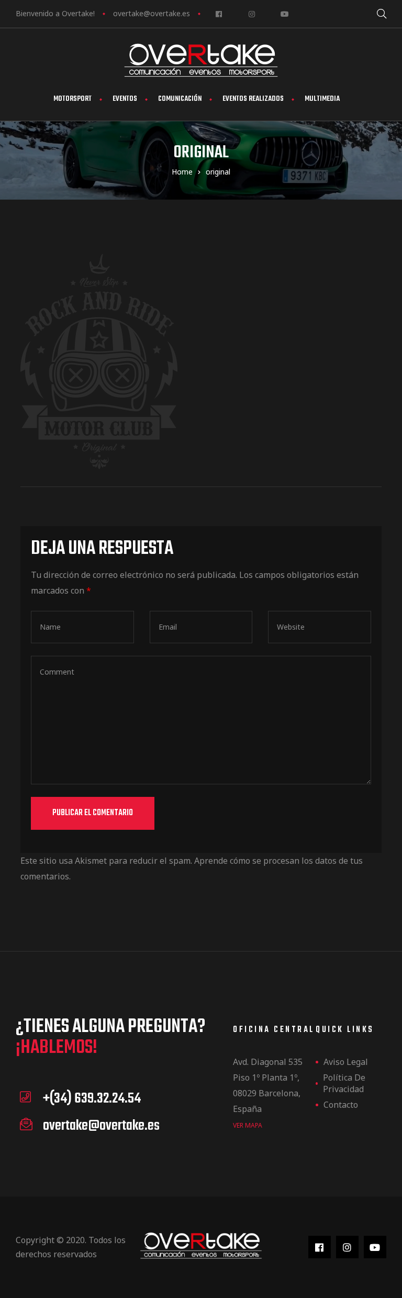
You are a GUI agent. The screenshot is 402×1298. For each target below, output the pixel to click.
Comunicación (180, 99)
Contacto (340, 1104)
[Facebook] (218, 14)
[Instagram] (251, 14)
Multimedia (322, 99)
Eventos (125, 99)
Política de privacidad (344, 1083)
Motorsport (72, 99)
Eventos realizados (253, 99)
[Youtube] (284, 14)
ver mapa (247, 1125)
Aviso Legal (345, 1062)
